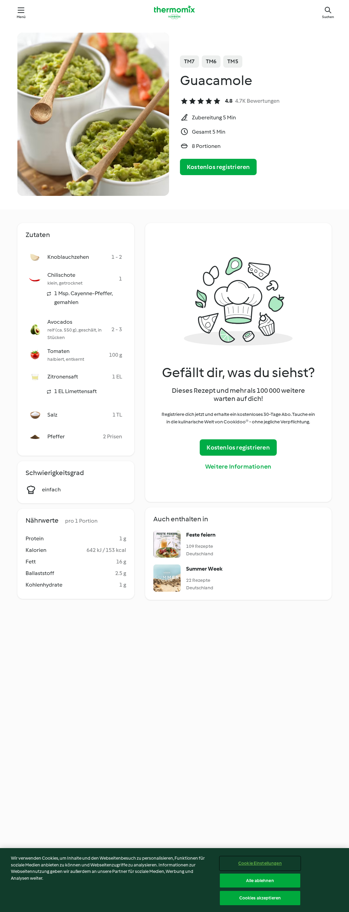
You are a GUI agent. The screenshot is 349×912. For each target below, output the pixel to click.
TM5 (232, 61)
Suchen (328, 17)
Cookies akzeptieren (260, 897)
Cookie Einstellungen (260, 863)
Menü (21, 17)
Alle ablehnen (260, 880)
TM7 (189, 61)
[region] (174, 880)
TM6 (211, 61)
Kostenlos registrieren (218, 167)
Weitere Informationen (238, 466)
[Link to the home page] (174, 12)
